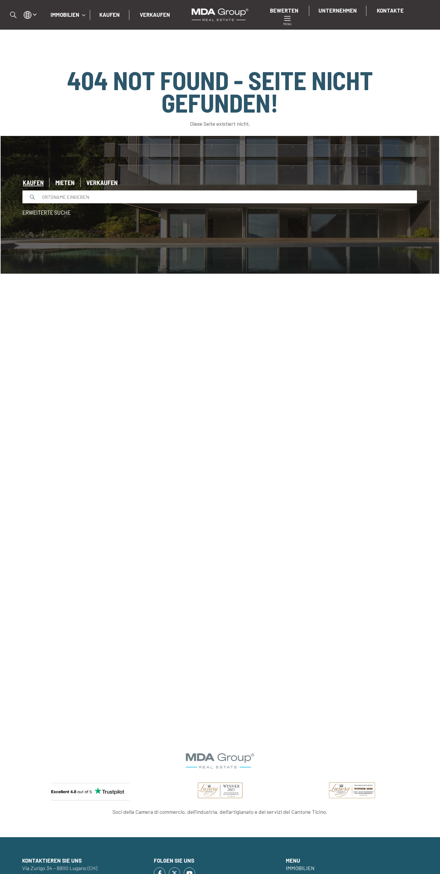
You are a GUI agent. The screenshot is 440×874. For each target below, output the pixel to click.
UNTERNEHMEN (337, 10)
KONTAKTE (390, 10)
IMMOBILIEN (65, 14)
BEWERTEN (284, 10)
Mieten (65, 182)
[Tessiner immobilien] (220, 14)
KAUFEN (109, 14)
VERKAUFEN (155, 14)
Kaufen (33, 182)
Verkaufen (102, 182)
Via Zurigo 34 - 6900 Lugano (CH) (59, 868)
